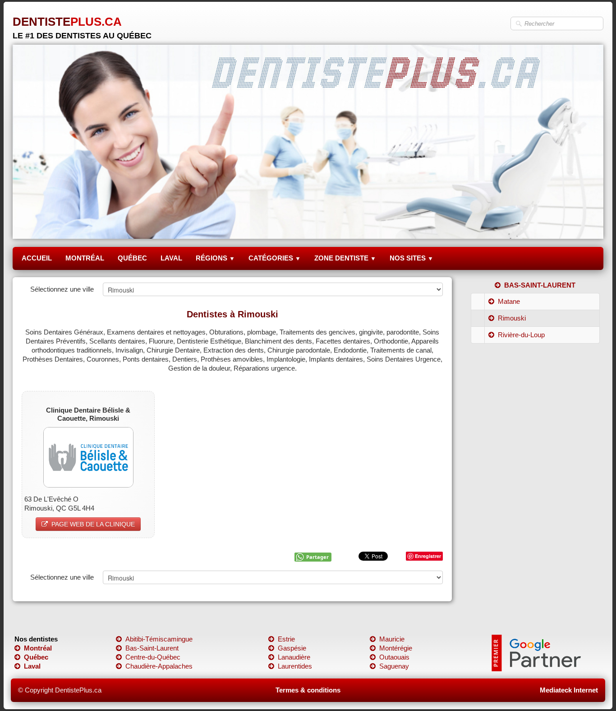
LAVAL (171, 258)
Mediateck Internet (569, 690)
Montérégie (395, 648)
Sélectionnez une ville (62, 289)
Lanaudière (294, 657)
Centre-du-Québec (152, 657)
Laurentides (295, 666)
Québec (36, 657)
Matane (509, 301)
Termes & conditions (308, 690)
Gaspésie (292, 648)
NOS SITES (411, 258)
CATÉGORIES (274, 258)
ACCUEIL (37, 258)
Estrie (286, 639)
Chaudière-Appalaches (159, 666)
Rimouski (512, 318)
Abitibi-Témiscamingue (159, 639)
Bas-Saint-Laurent (152, 648)
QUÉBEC (132, 258)
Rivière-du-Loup (521, 335)
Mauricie (392, 639)
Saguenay (394, 666)
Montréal (38, 648)
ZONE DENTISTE (345, 258)
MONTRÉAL (84, 258)
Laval (32, 666)
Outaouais (394, 657)
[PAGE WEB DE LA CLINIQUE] (88, 456)
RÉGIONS (215, 258)
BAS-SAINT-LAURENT (539, 285)
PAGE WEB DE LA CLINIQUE (93, 524)
